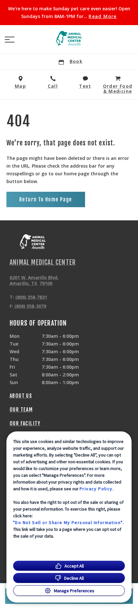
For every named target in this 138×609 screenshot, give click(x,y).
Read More (103, 16)
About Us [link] (21, 396)
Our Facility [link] (25, 423)
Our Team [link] (21, 409)
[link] (69, 38)
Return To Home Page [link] (45, 199)
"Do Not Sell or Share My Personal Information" (68, 522)
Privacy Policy (96, 489)
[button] (9, 39)
